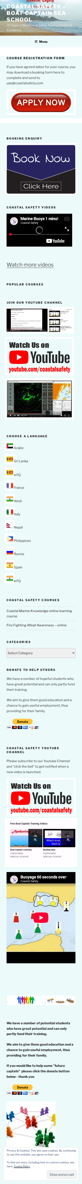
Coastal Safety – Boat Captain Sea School (36, 13)
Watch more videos (30, 265)
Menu (43, 41)
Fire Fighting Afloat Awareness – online (37, 625)
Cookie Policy (22, 1166)
